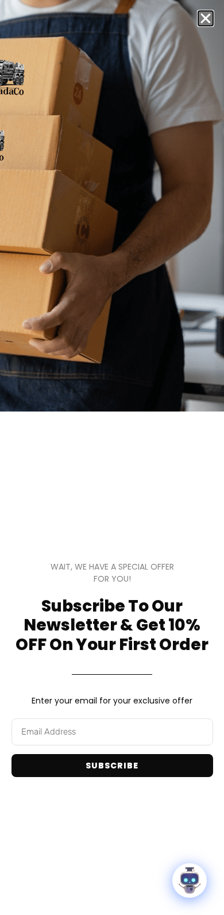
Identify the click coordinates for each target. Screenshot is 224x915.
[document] (112, 457)
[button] (206, 18)
